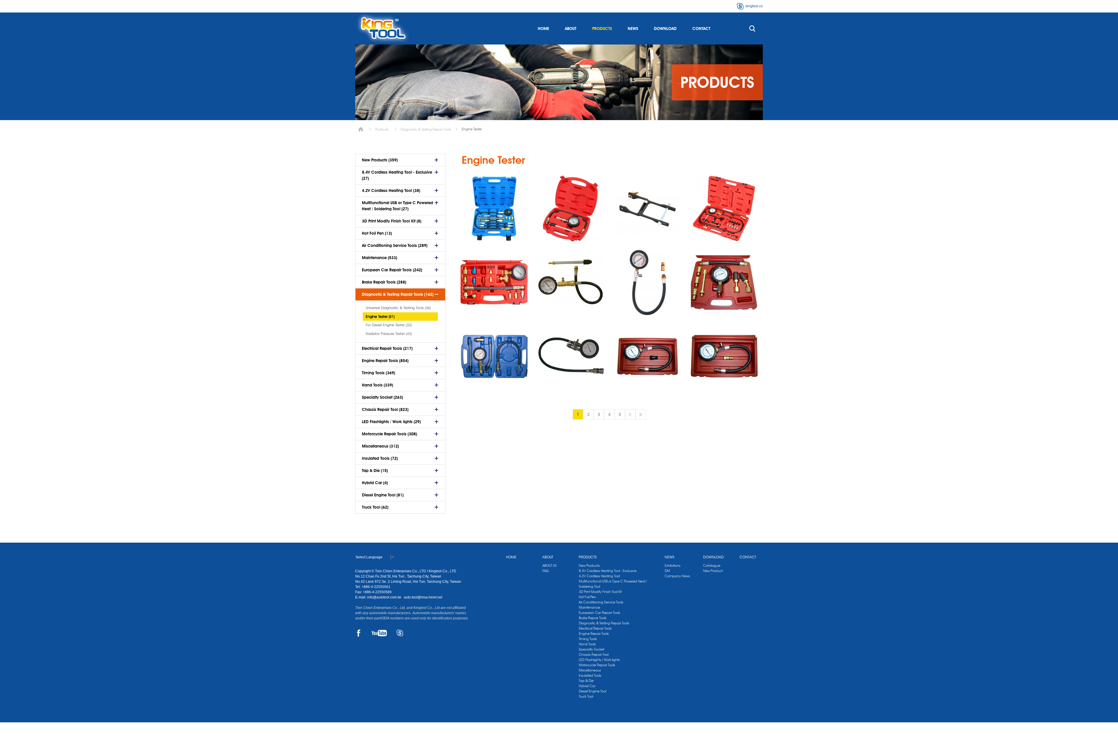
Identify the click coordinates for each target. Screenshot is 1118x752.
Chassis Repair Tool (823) (385, 409)
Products (382, 129)
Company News (677, 576)
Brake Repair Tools (592, 618)
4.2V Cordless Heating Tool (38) (391, 190)
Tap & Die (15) (375, 470)
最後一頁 (641, 414)
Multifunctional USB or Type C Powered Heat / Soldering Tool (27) (397, 205)
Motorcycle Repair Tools (597, 665)
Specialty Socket (591, 649)
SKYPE (400, 633)
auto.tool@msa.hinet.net (423, 597)
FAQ (545, 571)
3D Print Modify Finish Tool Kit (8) (391, 221)
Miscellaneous (590, 670)
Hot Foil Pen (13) (377, 233)
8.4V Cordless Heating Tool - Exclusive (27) (397, 175)
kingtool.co (754, 6)
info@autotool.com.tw (384, 597)
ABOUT (570, 28)
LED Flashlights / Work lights (599, 659)
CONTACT (701, 28)
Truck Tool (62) (375, 507)
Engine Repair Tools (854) (385, 360)
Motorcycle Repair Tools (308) (389, 434)
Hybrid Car (587, 686)
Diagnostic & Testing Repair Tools (426, 129)
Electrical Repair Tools (595, 628)
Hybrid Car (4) (375, 482)
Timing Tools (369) (378, 372)
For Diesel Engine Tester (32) (389, 324)
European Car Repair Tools (599, 612)
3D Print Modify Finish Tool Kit (600, 591)
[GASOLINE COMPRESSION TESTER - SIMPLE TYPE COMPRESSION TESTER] (570, 208)
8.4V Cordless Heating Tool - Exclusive (607, 571)
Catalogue (711, 565)
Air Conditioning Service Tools (601, 602)
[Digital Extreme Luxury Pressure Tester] (494, 208)
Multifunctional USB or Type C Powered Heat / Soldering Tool (613, 584)
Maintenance (589, 607)
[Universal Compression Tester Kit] (724, 282)
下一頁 (630, 414)
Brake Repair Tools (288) (384, 282)
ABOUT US (549, 565)
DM (667, 571)
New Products (589, 565)
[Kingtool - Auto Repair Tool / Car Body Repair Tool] (383, 28)
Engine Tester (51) (380, 316)
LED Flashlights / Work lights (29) (391, 421)
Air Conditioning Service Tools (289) (394, 245)
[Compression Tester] (570, 282)
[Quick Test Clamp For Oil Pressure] (647, 208)
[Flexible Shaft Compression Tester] (647, 282)
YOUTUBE (379, 633)
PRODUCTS (602, 28)
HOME (543, 28)
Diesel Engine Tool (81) (383, 495)
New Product (713, 571)
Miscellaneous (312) (380, 446)
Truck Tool (586, 696)
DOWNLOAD (665, 28)
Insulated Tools (590, 675)
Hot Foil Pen (587, 597)
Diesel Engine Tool (592, 691)
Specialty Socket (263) (382, 397)
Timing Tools (588, 639)
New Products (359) (380, 160)
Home (360, 129)
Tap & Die (586, 680)
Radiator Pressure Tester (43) (389, 333)
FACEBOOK (358, 633)
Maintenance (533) (379, 257)
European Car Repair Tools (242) (392, 270)
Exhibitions (672, 565)
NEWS (633, 28)
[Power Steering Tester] (494, 282)
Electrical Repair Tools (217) (387, 348)
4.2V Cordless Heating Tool (599, 576)
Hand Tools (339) (377, 385)
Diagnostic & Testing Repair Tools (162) (398, 294)
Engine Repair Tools (594, 633)
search (752, 28)
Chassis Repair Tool (593, 654)
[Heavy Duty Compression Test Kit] (494, 356)
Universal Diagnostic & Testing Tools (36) (398, 307)
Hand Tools (587, 644)
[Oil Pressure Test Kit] (724, 208)
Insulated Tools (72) (380, 458)
